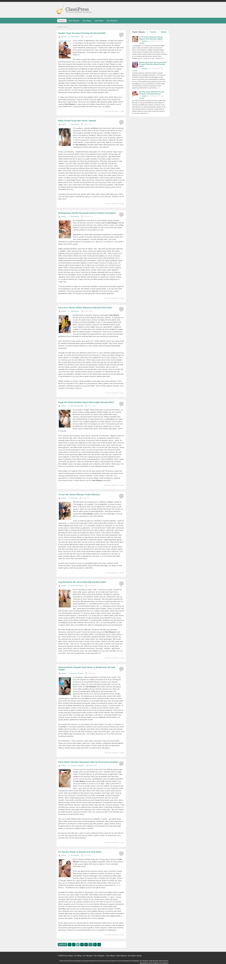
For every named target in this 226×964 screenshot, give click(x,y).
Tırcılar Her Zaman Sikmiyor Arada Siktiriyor (79, 494)
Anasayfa (61, 21)
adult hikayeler (163, 961)
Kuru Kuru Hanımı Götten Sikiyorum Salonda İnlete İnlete (85, 307)
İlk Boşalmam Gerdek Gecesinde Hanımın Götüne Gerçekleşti (87, 213)
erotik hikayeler (154, 961)
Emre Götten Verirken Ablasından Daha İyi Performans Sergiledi (88, 762)
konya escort (64, 961)
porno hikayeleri (154, 963)
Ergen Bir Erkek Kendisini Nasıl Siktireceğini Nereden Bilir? (86, 402)
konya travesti (89, 961)
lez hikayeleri (164, 963)
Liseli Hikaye (99, 21)
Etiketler (164, 32)
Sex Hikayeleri (112, 21)
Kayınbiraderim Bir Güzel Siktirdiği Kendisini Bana (82, 582)
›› (99, 944)
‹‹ (69, 944)
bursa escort (98, 961)
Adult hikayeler (75, 36)
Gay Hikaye (87, 21)
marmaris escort (116, 961)
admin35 (63, 36)
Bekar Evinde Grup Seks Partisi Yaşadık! (77, 121)
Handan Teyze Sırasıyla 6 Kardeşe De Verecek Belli (82, 33)
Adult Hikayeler (74, 21)
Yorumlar (153, 32)
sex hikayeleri (125, 961)
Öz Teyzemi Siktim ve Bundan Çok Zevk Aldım (79, 852)
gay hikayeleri (144, 963)
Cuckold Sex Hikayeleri (77, 765)
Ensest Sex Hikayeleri (77, 405)
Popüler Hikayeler (138, 32)
